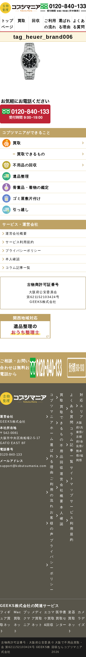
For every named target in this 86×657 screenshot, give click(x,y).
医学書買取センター (61, 618)
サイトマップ (72, 481)
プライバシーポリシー (23, 250)
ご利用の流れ (50, 24)
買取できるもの (62, 423)
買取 (22, 21)
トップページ (7, 24)
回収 (36, 21)
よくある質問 (79, 24)
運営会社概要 (16, 233)
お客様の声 (52, 523)
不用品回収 (62, 456)
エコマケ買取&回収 (49, 618)
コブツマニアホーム (52, 416)
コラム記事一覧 (18, 267)
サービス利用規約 (20, 242)
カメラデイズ (81, 618)
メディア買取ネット (37, 618)
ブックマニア (27, 618)
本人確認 (13, 259)
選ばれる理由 (65, 24)
